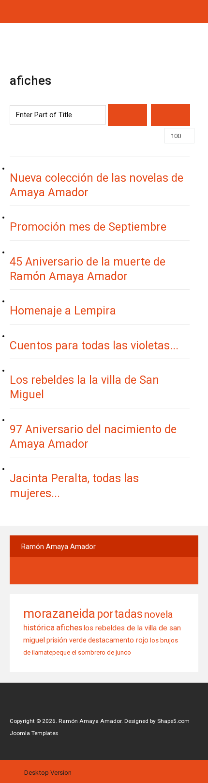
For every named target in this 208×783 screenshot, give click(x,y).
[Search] (127, 115)
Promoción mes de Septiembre (88, 227)
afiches (69, 627)
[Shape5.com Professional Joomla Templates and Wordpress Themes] (30, 706)
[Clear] (170, 115)
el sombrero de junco (101, 652)
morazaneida (59, 613)
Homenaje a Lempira (63, 310)
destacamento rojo (118, 640)
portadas (120, 614)
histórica (39, 627)
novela (158, 614)
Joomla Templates (34, 733)
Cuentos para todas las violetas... (94, 345)
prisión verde (66, 640)
